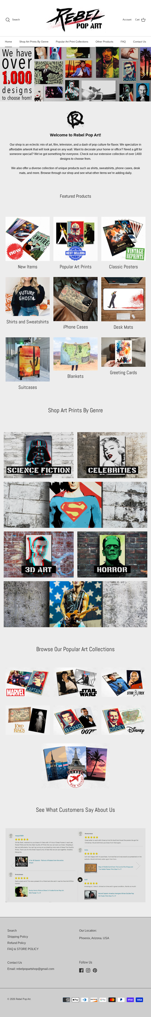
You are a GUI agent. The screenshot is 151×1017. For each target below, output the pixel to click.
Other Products (104, 41)
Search (12, 930)
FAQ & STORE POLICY (23, 949)
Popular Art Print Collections (72, 41)
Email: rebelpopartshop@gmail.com (30, 968)
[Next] (143, 74)
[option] (75, 74)
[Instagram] (88, 970)
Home (8, 41)
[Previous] (7, 74)
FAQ (123, 41)
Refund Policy (16, 942)
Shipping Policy (17, 936)
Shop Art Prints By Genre (33, 41)
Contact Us (139, 41)
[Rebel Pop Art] (75, 20)
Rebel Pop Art (23, 999)
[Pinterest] (95, 970)
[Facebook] (81, 970)
